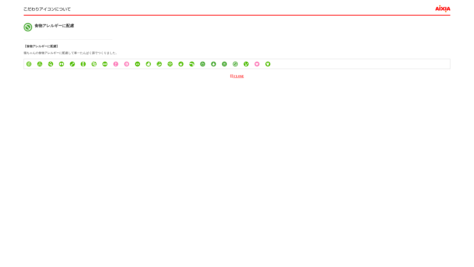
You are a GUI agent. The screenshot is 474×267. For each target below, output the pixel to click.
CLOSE (238, 76)
